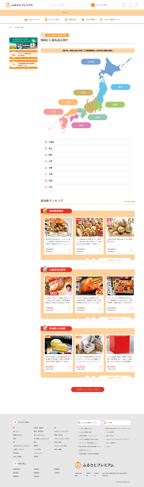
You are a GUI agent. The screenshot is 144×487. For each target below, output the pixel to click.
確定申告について (84, 450)
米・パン (16, 431)
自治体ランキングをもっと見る (88, 389)
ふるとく (108, 446)
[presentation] (87, 260)
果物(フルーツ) (17, 435)
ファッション (38, 453)
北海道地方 (16, 469)
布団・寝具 (57, 442)
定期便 (36, 456)
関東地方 (16, 476)
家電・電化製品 (38, 431)
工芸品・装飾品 (38, 427)
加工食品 (16, 453)
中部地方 (36, 469)
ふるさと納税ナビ (111, 443)
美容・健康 (57, 449)
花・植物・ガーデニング (41, 438)
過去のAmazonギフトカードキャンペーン (118, 428)
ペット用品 (37, 449)
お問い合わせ (110, 436)
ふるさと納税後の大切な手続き (89, 439)
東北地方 (16, 472)
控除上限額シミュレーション (88, 436)
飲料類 (36, 445)
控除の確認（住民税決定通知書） (89, 454)
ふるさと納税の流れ (85, 432)
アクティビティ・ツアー (61, 438)
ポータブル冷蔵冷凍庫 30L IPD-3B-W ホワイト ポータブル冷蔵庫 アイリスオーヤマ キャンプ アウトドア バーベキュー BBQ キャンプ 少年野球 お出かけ (89, 361)
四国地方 (57, 469)
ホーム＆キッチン (39, 435)
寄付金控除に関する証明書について (90, 446)
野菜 (14, 438)
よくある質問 (110, 432)
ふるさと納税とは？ (85, 428)
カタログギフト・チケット (21, 445)
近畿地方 (36, 472)
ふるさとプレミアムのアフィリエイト (117, 439)
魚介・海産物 (17, 456)
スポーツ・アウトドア (61, 431)
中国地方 (36, 476)
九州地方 (57, 472)
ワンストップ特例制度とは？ (88, 443)
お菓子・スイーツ (18, 449)
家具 (35, 442)
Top (10, 27)
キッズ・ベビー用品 (60, 445)
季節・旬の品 (58, 435)
